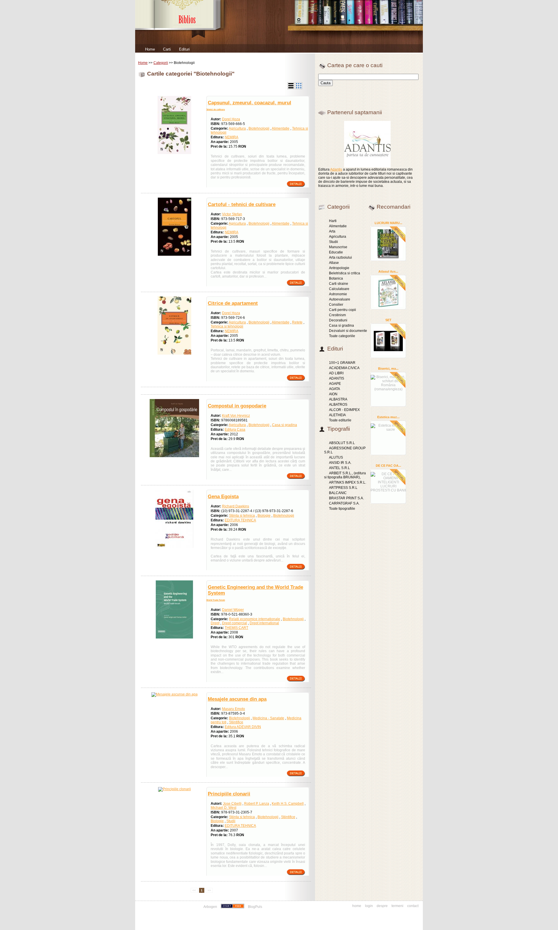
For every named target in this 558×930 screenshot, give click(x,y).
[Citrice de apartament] (174, 353)
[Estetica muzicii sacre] (388, 427)
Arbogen (210, 907)
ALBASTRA (338, 399)
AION (333, 394)
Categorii (160, 63)
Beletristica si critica (344, 273)
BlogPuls (255, 907)
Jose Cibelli (232, 804)
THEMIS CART (236, 628)
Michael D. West (223, 808)
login (369, 906)
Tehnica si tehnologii (227, 326)
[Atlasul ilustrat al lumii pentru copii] (388, 292)
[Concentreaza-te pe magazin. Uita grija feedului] (232, 907)
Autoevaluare (339, 299)
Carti (167, 49)
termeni (397, 906)
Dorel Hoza (231, 119)
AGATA (334, 389)
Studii (230, 821)
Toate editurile (340, 420)
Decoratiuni (338, 320)
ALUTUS (336, 457)
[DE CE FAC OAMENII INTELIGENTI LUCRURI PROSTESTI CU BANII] (388, 481)
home (356, 906)
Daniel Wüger (233, 610)
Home (150, 49)
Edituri (184, 49)
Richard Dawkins (235, 506)
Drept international (264, 623)
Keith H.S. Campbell (288, 804)
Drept (215, 623)
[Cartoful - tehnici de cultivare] (174, 255)
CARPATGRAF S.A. (344, 503)
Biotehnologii (258, 128)
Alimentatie (280, 128)
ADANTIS (336, 378)
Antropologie (339, 268)
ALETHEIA (337, 415)
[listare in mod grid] (298, 88)
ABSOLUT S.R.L (342, 443)
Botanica (336, 278)
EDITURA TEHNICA (240, 520)
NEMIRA (231, 137)
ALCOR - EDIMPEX (344, 410)
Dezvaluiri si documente (348, 331)
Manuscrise (338, 247)
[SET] (388, 340)
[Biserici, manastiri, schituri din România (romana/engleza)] (388, 382)
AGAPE (335, 384)
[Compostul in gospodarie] (174, 456)
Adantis (336, 169)
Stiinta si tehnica (242, 516)
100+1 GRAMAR (342, 363)
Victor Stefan (232, 214)
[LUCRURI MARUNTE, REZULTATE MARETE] (388, 243)
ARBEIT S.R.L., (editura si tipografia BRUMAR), (345, 475)
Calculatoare (339, 289)
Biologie (264, 516)
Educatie (336, 252)
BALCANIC (338, 493)
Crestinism (337, 315)
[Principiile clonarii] (174, 789)
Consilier (336, 305)
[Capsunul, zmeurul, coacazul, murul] (174, 153)
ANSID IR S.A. (340, 463)
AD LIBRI (336, 373)
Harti (333, 221)
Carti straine (338, 284)
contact (413, 906)
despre (382, 906)
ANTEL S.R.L (339, 468)
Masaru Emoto (233, 709)
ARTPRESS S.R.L (343, 488)
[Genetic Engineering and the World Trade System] (174, 637)
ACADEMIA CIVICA (344, 368)
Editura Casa (235, 430)
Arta (332, 231)
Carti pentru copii (342, 310)
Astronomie (338, 294)
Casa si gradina (284, 425)
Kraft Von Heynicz (236, 416)
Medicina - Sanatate (268, 718)
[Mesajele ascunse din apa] (174, 694)
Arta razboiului (340, 257)
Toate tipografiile (342, 509)
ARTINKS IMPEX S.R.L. (347, 482)
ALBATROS (338, 405)
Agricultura (237, 128)
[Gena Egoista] (174, 547)
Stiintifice (236, 722)
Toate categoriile (342, 336)
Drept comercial (234, 623)
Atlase (334, 263)
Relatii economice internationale (254, 619)
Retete (297, 322)
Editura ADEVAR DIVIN (243, 727)
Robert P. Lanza (256, 804)
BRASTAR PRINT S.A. (346, 498)
